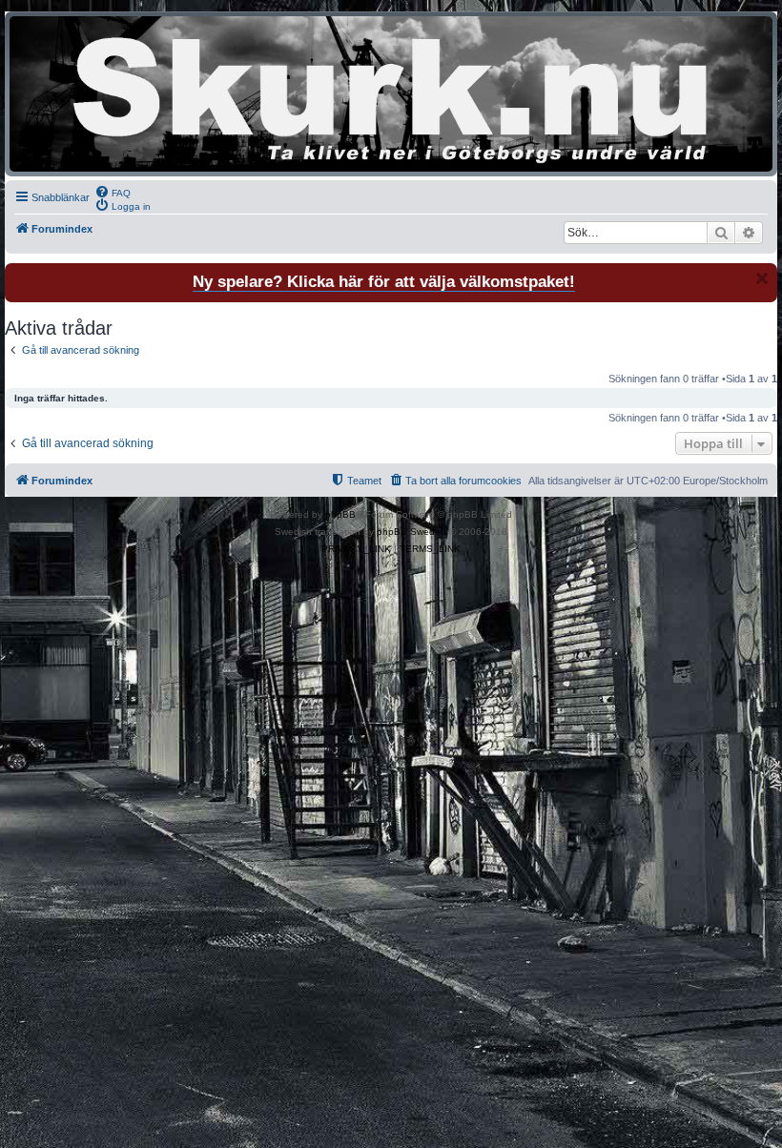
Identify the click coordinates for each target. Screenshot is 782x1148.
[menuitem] (112, 191)
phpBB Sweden (411, 531)
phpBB (340, 514)
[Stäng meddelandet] (762, 278)
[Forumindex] (391, 94)
